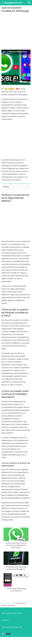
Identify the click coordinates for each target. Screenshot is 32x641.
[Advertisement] (16, 30)
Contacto (5, 620)
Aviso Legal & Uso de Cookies (12, 613)
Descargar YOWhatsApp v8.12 (12, 627)
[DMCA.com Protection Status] (6, 634)
